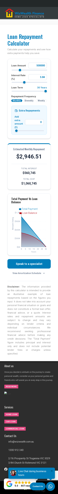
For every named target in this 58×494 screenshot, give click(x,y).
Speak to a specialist (29, 263)
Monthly (17, 100)
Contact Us (38, 486)
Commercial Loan (15, 429)
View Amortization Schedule (27, 273)
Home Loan (11, 414)
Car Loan (10, 422)
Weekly (41, 100)
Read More (11, 386)
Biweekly (29, 100)
